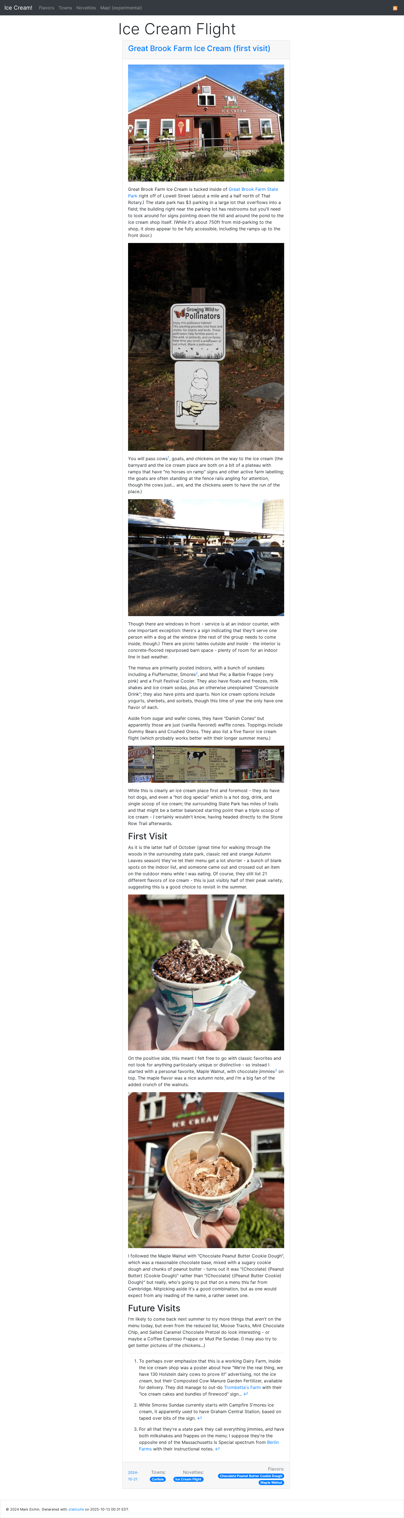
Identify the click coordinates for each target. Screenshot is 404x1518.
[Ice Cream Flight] (395, 7)
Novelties (86, 7)
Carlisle (158, 1479)
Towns (65, 7)
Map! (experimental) (121, 7)
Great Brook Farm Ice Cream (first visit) (199, 48)
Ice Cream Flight (188, 1479)
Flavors (46, 7)
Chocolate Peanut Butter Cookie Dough (251, 1476)
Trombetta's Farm (242, 1387)
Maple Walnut (271, 1482)
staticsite (76, 1509)
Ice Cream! (18, 7)
